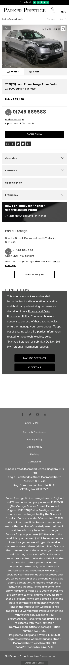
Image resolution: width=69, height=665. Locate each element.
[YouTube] (38, 414)
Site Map (34, 454)
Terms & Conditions (34, 432)
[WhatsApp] (28, 144)
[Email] (7, 144)
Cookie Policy (34, 447)
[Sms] (23, 144)
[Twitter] (30, 414)
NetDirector (12, 656)
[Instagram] (45, 414)
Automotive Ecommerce (39, 656)
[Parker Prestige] (24, 10)
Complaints (34, 461)
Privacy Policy (34, 439)
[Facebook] (22, 414)
